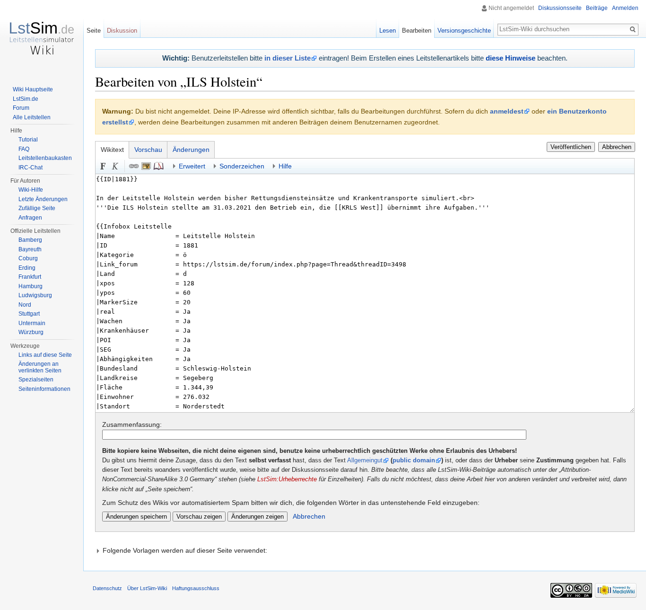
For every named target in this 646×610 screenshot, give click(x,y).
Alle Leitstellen (32, 117)
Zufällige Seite (36, 208)
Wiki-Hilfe (30, 189)
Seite (94, 30)
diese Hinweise (510, 58)
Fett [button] (103, 166)
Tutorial (28, 139)
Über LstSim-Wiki (147, 588)
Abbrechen (616, 146)
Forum (21, 108)
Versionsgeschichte (464, 30)
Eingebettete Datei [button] (146, 166)
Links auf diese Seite (45, 355)
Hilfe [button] (285, 166)
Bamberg (30, 240)
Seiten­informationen (44, 389)
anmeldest (507, 111)
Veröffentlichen (570, 146)
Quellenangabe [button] (158, 166)
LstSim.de (25, 99)
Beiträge (597, 8)
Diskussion (122, 30)
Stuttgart (29, 313)
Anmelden (625, 8)
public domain (414, 460)
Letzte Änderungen (43, 199)
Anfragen (30, 217)
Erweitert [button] (192, 166)
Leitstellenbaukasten (45, 158)
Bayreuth (30, 249)
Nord (24, 304)
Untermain (31, 323)
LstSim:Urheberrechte (287, 479)
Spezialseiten (35, 379)
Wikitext (112, 149)
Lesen (387, 30)
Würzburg (31, 332)
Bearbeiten (416, 30)
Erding (26, 268)
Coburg (28, 258)
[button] (365, 550)
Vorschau (148, 149)
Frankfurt (29, 277)
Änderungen (191, 149)
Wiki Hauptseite (33, 89)
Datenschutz (107, 588)
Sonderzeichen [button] (241, 166)
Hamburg (30, 286)
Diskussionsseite (560, 8)
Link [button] (134, 166)
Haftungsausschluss (195, 588)
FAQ (23, 149)
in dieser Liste (287, 58)
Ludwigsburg (35, 295)
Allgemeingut (365, 460)
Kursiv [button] (115, 166)
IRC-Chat (30, 167)
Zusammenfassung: (132, 424)
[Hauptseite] (41, 38)
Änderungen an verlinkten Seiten (39, 367)
